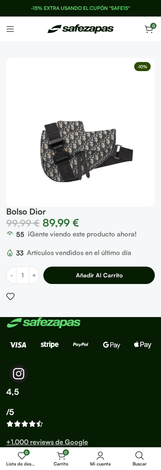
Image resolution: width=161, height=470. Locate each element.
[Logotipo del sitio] (80, 28)
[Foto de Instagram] (18, 373)
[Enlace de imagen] (43, 322)
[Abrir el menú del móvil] (10, 29)
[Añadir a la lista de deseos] (10, 296)
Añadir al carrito (99, 275)
